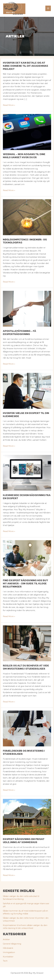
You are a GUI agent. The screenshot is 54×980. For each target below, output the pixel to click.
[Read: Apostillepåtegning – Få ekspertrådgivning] (27, 308)
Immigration (9, 952)
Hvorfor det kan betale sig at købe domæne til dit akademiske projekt (25, 65)
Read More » (9, 105)
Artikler (6, 939)
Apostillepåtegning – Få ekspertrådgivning (19, 332)
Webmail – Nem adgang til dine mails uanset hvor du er (24, 156)
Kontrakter (8, 957)
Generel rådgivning (12, 944)
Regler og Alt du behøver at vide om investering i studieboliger (26, 667)
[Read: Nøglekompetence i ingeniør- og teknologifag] (27, 217)
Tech (5, 961)
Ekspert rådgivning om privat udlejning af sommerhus (23, 841)
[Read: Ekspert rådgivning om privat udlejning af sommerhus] (27, 817)
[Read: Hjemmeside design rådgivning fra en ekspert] (27, 472)
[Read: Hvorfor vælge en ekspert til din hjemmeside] (27, 390)
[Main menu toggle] (48, 8)
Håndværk (8, 948)
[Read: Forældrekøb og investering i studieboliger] (27, 728)
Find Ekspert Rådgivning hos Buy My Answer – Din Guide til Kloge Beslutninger (25, 583)
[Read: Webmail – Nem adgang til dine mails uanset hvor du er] (27, 132)
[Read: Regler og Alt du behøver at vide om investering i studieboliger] (27, 643)
